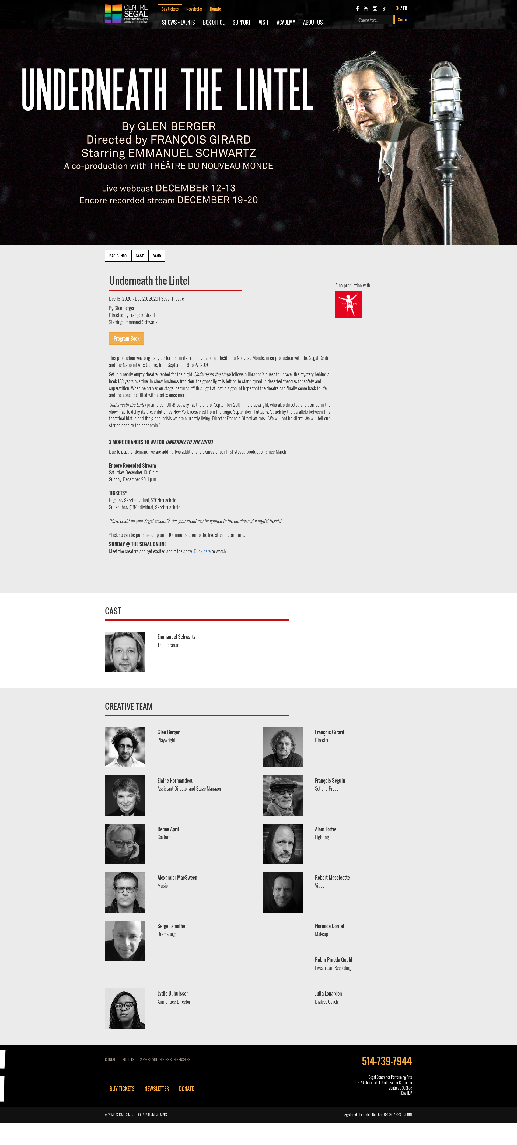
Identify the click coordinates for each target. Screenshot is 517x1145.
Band (157, 256)
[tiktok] (384, 8)
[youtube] (365, 8)
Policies (128, 1059)
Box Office (214, 22)
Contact (111, 1059)
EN (397, 8)
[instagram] (375, 8)
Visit (264, 22)
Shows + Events (178, 22)
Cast (140, 256)
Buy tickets (170, 9)
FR (405, 8)
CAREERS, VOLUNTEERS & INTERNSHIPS (164, 1059)
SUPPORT (242, 22)
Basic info (118, 256)
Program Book (126, 338)
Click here (202, 551)
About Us (313, 22)
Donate (215, 9)
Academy (286, 22)
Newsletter (194, 9)
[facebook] (357, 8)
